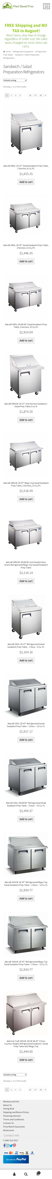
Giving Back (8, 1108)
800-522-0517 (11, 1140)
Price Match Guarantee (14, 1126)
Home (8, 51)
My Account (8, 1130)
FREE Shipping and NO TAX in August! (26, 28)
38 (41, 95)
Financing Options (12, 1115)
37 (35, 95)
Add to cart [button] (26, 182)
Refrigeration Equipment (23, 51)
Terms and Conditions (13, 1119)
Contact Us (8, 1123)
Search (26, 1174)
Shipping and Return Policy (16, 1112)
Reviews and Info (11, 1101)
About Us (7, 1105)
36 (30, 95)
